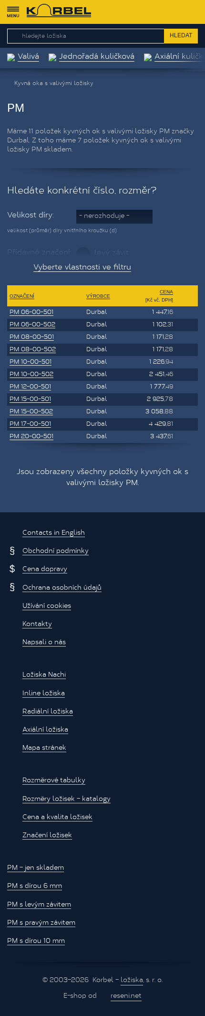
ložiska (132, 980)
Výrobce (98, 296)
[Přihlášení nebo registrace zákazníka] (174, 12)
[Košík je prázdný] (193, 12)
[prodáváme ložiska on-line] (59, 12)
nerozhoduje (104, 216)
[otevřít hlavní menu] (13, 12)
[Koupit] (187, 312)
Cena (166, 291)
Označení (22, 296)
